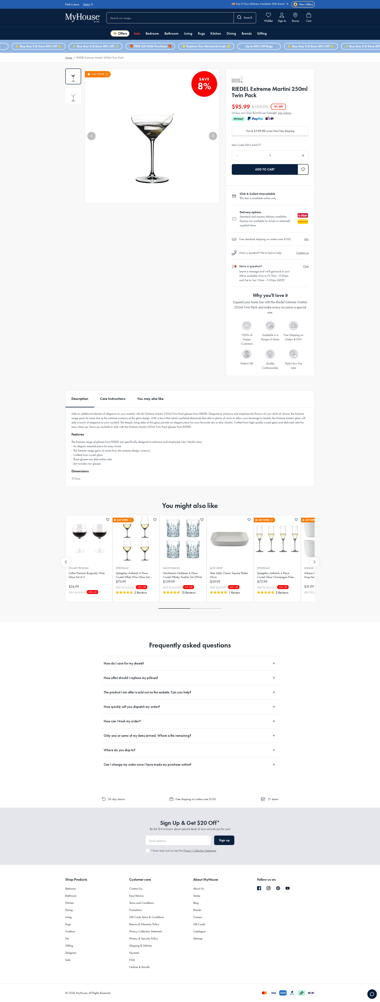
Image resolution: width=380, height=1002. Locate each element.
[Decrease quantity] (247, 155)
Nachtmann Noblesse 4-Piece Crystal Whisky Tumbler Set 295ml (182, 575)
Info (306, 239)
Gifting (262, 33)
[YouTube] (288, 888)
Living (188, 33)
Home (68, 57)
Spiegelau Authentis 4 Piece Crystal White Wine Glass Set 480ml (132, 575)
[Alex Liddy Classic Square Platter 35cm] (230, 538)
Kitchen (215, 33)
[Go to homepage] (82, 17)
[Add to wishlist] (107, 519)
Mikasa (309, 568)
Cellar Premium (79, 568)
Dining (231, 33)
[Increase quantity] (293, 155)
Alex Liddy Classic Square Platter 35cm (229, 575)
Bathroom (171, 33)
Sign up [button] (224, 840)
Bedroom (152, 33)
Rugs (201, 33)
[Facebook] (259, 888)
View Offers (303, 4)
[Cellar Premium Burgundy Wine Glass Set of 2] (89, 538)
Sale (137, 33)
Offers (122, 33)
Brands (247, 33)
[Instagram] (269, 888)
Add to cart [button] (265, 169)
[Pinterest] (278, 888)
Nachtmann (171, 568)
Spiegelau (122, 568)
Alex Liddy (216, 568)
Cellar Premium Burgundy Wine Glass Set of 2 (87, 575)
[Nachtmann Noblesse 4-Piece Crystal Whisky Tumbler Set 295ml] (183, 538)
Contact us (302, 253)
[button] (91, 136)
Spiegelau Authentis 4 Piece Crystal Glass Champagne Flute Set (275, 575)
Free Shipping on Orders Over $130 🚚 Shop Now (254, 6)
